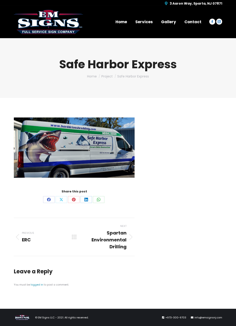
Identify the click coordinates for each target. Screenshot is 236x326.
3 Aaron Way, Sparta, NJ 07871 (196, 3)
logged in (37, 284)
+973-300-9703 (175, 317)
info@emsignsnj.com (208, 317)
